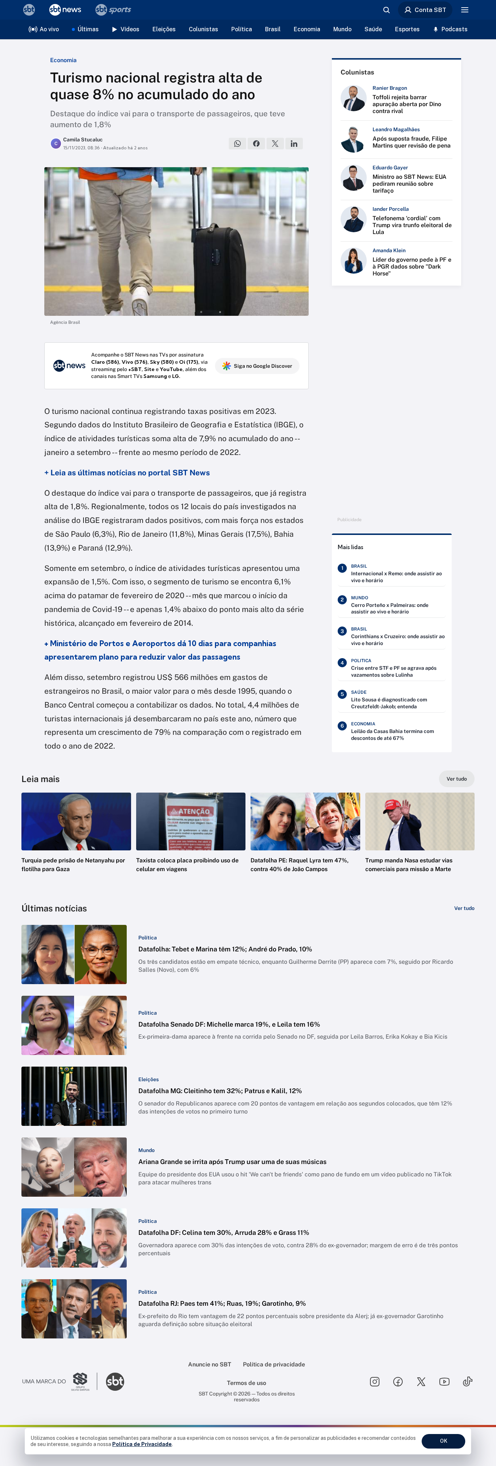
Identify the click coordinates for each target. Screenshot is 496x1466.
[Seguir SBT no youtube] (444, 1382)
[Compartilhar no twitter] (275, 143)
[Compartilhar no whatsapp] (237, 143)
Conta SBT (430, 9)
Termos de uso (246, 1383)
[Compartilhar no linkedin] (294, 143)
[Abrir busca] (386, 10)
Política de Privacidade (142, 1444)
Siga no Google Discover (263, 366)
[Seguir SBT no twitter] (421, 1382)
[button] (76, 843)
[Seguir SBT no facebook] (398, 1382)
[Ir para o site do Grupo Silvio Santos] (60, 1382)
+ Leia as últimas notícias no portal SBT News (127, 472)
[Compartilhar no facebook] (256, 143)
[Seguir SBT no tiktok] (467, 1382)
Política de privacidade (274, 1364)
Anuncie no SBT (209, 1364)
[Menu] (465, 10)
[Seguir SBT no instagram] (375, 1382)
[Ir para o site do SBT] (115, 1382)
